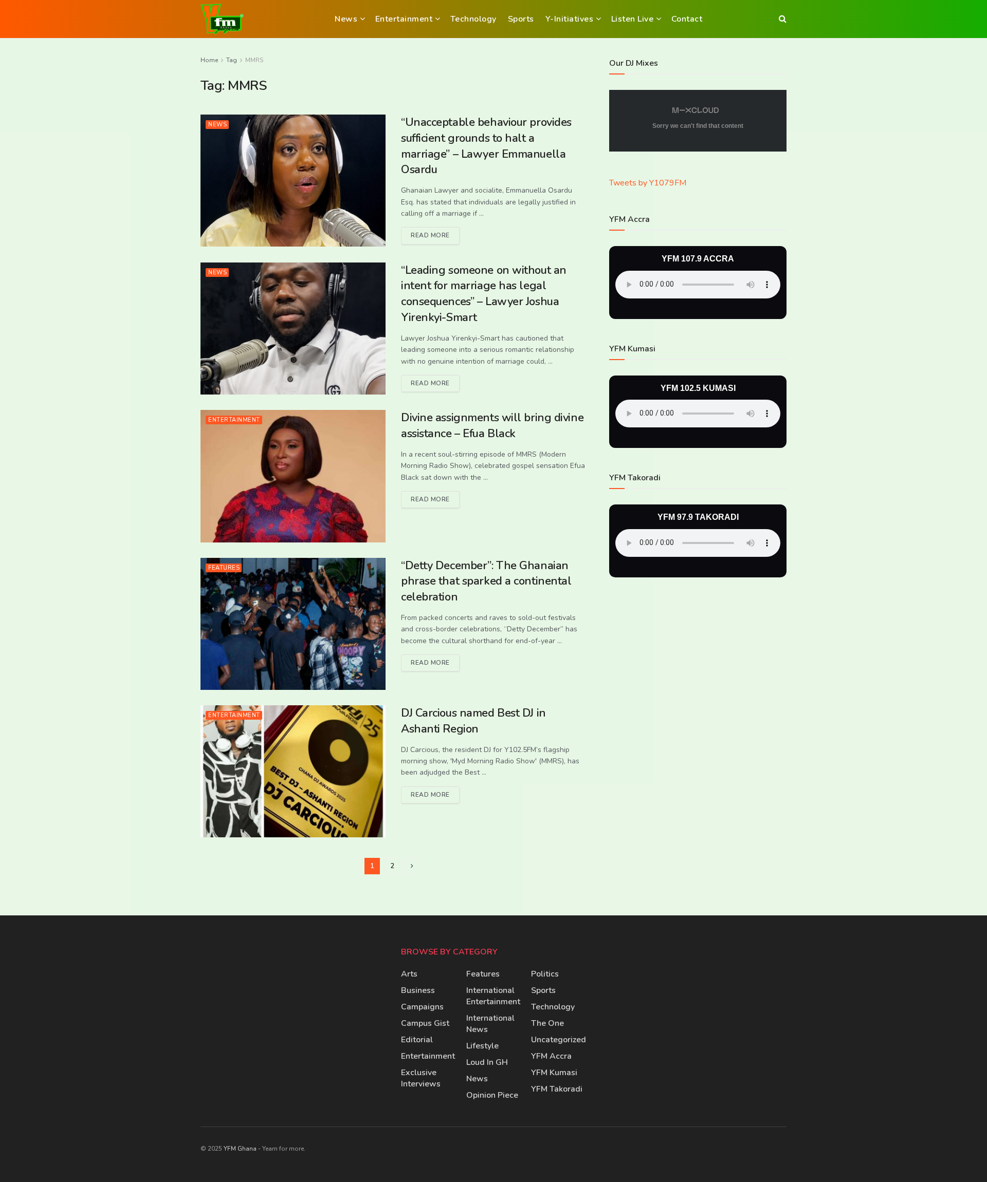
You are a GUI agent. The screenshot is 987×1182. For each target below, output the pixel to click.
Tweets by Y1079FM (647, 183)
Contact (687, 19)
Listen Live (632, 19)
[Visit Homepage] (222, 19)
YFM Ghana (240, 1149)
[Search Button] (783, 19)
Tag (231, 60)
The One (547, 1023)
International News (490, 1023)
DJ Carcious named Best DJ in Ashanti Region (473, 721)
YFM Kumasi (554, 1072)
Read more (435, 233)
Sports (521, 19)
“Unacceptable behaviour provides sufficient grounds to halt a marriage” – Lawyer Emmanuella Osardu (486, 146)
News (346, 19)
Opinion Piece (492, 1095)
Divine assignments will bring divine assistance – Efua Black (492, 425)
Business (418, 990)
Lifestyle (482, 1046)
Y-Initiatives (569, 19)
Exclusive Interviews (421, 1078)
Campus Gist (425, 1023)
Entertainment (404, 19)
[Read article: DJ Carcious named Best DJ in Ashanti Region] (293, 771)
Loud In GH (487, 1062)
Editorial (417, 1039)
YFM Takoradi (556, 1089)
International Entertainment (493, 996)
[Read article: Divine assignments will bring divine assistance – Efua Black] (293, 476)
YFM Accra (551, 1056)
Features (224, 568)
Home (209, 60)
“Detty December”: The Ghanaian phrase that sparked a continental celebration (486, 581)
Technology (473, 19)
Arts (409, 974)
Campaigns (422, 1006)
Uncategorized (558, 1039)
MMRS (254, 60)
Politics (545, 974)
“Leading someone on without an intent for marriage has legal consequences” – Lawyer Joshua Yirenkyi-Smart (483, 293)
